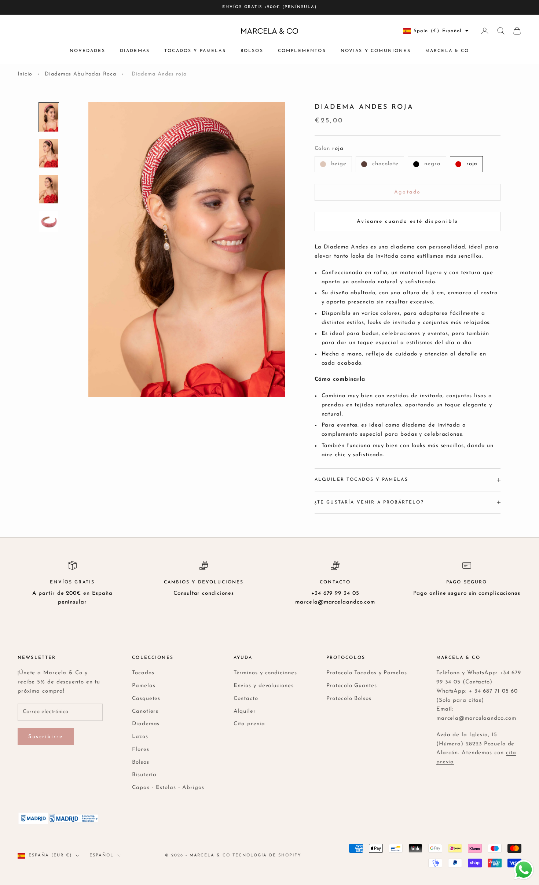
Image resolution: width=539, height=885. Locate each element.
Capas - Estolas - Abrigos (168, 787)
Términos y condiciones (265, 673)
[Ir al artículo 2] (48, 153)
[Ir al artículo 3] (48, 189)
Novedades (87, 51)
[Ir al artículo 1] (48, 117)
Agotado (407, 192)
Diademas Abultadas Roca (80, 74)
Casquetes (146, 698)
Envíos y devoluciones (264, 686)
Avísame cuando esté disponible (407, 221)
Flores (140, 749)
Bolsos (252, 51)
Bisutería (144, 775)
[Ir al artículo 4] (48, 221)
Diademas (135, 51)
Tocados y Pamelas (195, 51)
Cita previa (249, 724)
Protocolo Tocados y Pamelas (366, 673)
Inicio (25, 74)
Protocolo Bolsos (348, 698)
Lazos (140, 737)
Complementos (302, 51)
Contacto (246, 698)
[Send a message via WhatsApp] (523, 869)
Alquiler (245, 711)
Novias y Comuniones (376, 51)
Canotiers (145, 711)
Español (101, 855)
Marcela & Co (447, 51)
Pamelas (143, 686)
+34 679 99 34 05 (335, 593)
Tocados (143, 673)
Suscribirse (45, 737)
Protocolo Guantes (351, 686)
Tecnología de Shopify (266, 855)
